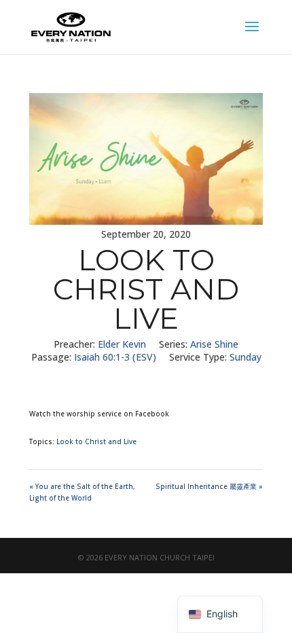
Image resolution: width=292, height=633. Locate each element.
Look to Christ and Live (96, 441)
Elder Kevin (122, 344)
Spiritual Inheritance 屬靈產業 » (209, 486)
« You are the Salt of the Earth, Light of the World (82, 492)
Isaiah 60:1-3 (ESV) (115, 356)
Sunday (245, 356)
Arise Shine (214, 344)
